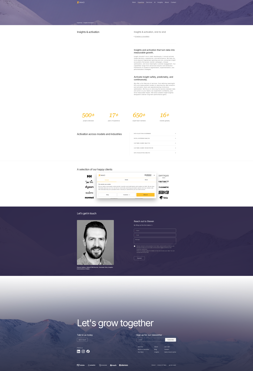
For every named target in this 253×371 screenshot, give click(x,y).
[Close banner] (154, 175)
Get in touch (82, 340)
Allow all (145, 194)
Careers (166, 349)
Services (149, 2)
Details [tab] (126, 179)
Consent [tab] (107, 179)
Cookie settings (161, 365)
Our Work (141, 352)
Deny (107, 194)
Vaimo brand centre (170, 352)
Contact (173, 2)
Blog (155, 349)
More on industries (143, 349)
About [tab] (146, 179)
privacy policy (145, 250)
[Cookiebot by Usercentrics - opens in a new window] (145, 175)
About (167, 2)
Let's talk (167, 347)
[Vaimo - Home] (80, 2)
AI (154, 2)
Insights (160, 2)
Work (134, 2)
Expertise (141, 2)
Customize (125, 194)
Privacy (154, 365)
